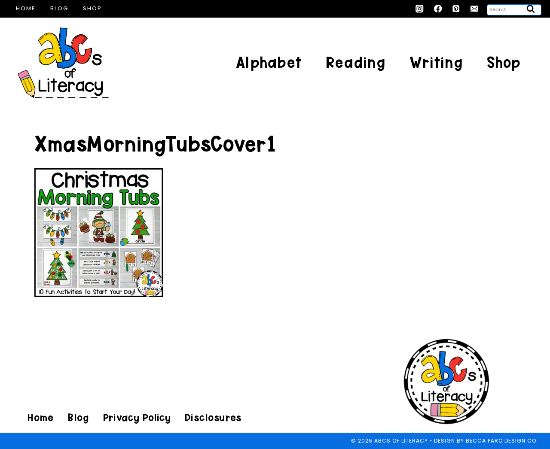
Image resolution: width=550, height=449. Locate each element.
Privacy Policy (137, 417)
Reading (355, 62)
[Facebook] (438, 9)
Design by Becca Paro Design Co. (486, 440)
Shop (92, 8)
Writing (436, 62)
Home (26, 8)
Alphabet (269, 62)
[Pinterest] (456, 9)
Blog (59, 8)
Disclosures (213, 417)
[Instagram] (420, 9)
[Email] (475, 9)
